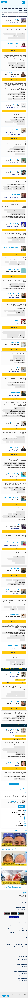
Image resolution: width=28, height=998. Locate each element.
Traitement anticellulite (21, 607)
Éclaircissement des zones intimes (19, 147)
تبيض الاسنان (21, 814)
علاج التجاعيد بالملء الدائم (20, 559)
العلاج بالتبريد (6, 186)
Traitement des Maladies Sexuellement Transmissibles (16, 94)
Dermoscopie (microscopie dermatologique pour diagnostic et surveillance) (15, 332)
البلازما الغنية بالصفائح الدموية (19, 96)
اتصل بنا (24, 903)
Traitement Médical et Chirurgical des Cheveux (17, 149)
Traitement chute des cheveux (20, 563)
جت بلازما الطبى (22, 519)
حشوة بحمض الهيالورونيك (20, 122)
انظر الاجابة (21, 806)
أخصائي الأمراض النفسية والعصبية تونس (18, 947)
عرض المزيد (13, 784)
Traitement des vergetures (21, 662)
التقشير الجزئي (13, 609)
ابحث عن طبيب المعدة (22, 964)
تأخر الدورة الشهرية (19, 825)
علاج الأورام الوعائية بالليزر (20, 487)
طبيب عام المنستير (23, 937)
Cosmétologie (12, 360)
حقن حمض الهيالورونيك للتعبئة (19, 561)
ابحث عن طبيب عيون (22, 973)
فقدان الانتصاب (20, 823)
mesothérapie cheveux (21, 413)
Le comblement (22, 284)
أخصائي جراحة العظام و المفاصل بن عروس (17, 928)
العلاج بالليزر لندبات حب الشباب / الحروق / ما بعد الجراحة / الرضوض (14, 749)
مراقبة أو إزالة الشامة (12, 151)
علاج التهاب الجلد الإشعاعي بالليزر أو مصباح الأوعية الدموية (15, 517)
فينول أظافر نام (22, 463)
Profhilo (14, 607)
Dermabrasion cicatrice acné (11, 696)
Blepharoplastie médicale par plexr (10, 413)
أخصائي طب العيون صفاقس (21, 942)
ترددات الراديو (9, 580)
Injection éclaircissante (8, 607)
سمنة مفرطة (21, 810)
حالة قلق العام (21, 816)
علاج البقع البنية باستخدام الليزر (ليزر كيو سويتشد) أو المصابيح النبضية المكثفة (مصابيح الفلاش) (14, 217)
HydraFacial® (22, 640)
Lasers (10, 382)
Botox (8, 442)
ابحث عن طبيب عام (23, 966)
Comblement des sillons (21, 436)
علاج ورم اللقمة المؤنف (20, 65)
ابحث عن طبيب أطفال (22, 978)
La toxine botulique (13, 262)
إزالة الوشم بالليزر (21, 308)
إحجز (13, 26)
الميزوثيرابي (11, 65)
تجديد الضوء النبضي (21, 63)
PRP (5, 310)
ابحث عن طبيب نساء (22, 969)
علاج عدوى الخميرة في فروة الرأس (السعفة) (16, 237)
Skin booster (23, 239)
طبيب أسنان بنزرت (23, 930)
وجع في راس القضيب (19, 820)
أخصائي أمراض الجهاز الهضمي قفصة (18, 935)
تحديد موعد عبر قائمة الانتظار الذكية (13, 683)
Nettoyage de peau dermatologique (19, 356)
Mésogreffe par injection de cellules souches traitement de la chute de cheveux (14, 416)
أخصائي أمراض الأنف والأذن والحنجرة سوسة (17, 944)
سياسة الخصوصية (22, 910)
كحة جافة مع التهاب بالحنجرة (18, 812)
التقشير (14, 36)
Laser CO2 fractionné (21, 151)
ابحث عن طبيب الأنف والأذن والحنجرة (19, 976)
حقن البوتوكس (22, 337)
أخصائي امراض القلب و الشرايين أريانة (18, 926)
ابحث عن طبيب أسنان (22, 959)
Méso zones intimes (21, 630)
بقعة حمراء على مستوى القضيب (17, 818)
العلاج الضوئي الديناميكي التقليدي (18, 489)
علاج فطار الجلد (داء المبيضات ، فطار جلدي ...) (16, 184)
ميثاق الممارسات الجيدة (20, 905)
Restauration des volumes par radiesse (10, 33)
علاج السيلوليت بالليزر (8, 465)
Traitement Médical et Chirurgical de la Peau (18, 119)
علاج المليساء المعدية (14, 284)
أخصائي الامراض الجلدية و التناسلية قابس (17, 933)
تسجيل (4, 2)
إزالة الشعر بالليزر (21, 36)
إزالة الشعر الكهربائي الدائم (19, 442)
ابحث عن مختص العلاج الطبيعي (20, 971)
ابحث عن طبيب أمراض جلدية (21, 962)
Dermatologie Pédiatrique (8, 188)
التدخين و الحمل (20, 822)
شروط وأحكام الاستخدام (20, 907)
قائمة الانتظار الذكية (19, 679)
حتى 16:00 (9, 679)
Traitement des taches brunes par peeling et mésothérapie (16, 660)
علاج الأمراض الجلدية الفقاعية (19, 117)
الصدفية (9, 98)
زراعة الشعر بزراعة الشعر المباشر (10, 463)
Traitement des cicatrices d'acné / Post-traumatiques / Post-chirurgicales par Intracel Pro (15, 439)
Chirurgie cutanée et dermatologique (10, 210)
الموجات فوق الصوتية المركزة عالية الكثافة (16, 38)
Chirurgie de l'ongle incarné (8, 288)
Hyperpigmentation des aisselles (20, 362)
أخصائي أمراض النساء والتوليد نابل (19, 940)
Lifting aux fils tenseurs (9, 122)
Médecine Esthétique (15, 239)
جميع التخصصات (23, 984)
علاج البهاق (22, 92)
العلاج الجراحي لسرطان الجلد (19, 465)
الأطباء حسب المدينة (22, 950)
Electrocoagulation (11, 242)
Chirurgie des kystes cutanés (20, 153)
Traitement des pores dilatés (20, 242)
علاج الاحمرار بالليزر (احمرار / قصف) (18, 67)
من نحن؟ (24, 900)
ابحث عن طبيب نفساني (22, 981)
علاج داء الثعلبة (22, 582)
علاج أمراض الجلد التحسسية (15, 264)
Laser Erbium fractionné (21, 696)
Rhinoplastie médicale (21, 210)
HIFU (16, 582)
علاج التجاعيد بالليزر (21, 33)
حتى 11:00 (9, 736)
